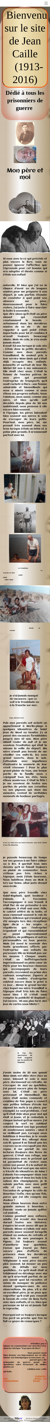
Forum (36, 1381)
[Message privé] (8, 1379)
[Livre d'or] (34, 1379)
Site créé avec (9, 1418)
